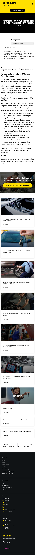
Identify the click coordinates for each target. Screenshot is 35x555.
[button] (32, 4)
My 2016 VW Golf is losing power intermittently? (17, 431)
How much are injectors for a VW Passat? (15, 420)
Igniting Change (7, 408)
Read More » (6, 224)
